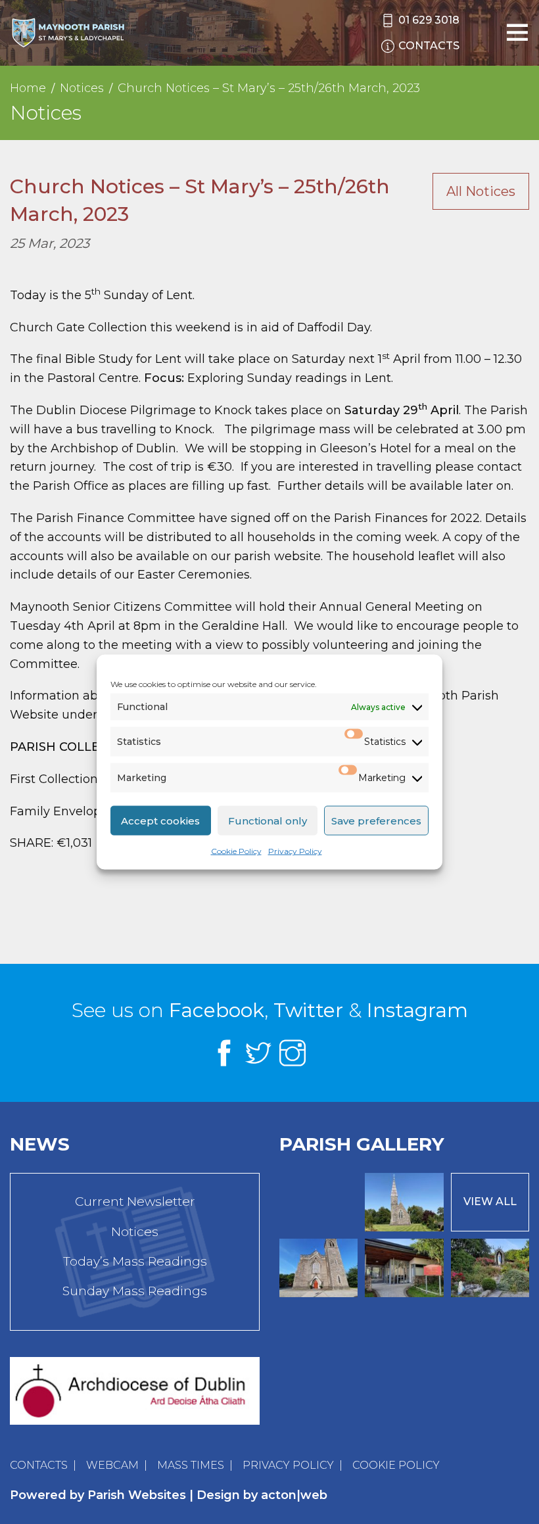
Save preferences (376, 820)
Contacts (39, 1465)
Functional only (267, 820)
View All (490, 1201)
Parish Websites (136, 1495)
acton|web (294, 1495)
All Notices (480, 191)
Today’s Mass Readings (135, 1261)
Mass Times (190, 1465)
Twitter (308, 1010)
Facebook (216, 1010)
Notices (134, 1231)
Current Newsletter (135, 1201)
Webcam (112, 1465)
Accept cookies (160, 820)
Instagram (417, 1010)
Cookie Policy (236, 851)
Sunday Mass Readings (134, 1290)
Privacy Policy (295, 851)
